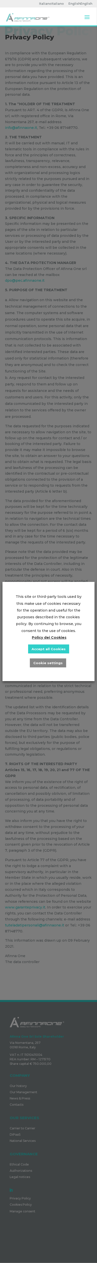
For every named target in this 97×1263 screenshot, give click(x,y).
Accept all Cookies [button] (49, 649)
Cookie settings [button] (48, 663)
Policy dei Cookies (49, 637)
